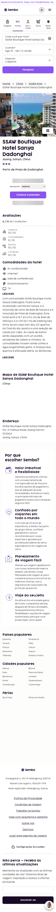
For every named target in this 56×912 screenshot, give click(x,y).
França (5, 647)
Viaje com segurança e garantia (28, 817)
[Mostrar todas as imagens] (48, 130)
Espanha (6, 639)
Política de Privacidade (28, 798)
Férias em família (36, 697)
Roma (5, 680)
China (19, 83)
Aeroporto (15, 186)
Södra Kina (35, 83)
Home (6, 83)
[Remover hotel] (49, 38)
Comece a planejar (28, 195)
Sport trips (7, 697)
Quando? (10, 47)
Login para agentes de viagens (28, 835)
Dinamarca (34, 639)
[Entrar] (41, 9)
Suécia (32, 651)
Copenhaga (34, 685)
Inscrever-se (28, 900)
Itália (31, 643)
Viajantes (10, 58)
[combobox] (25, 39)
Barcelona (7, 676)
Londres (32, 676)
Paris (4, 672)
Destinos (28, 829)
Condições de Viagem (28, 804)
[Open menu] (49, 9)
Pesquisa (28, 70)
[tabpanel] (28, 53)
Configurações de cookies (30, 847)
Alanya (5, 668)
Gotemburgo (8, 685)
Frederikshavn (35, 680)
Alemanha (7, 651)
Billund (32, 668)
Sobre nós (28, 823)
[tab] (7, 25)
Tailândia (6, 655)
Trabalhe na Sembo (28, 810)
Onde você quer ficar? (17, 36)
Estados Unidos (36, 655)
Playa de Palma (36, 672)
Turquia (6, 643)
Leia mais (8, 294)
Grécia (32, 647)
